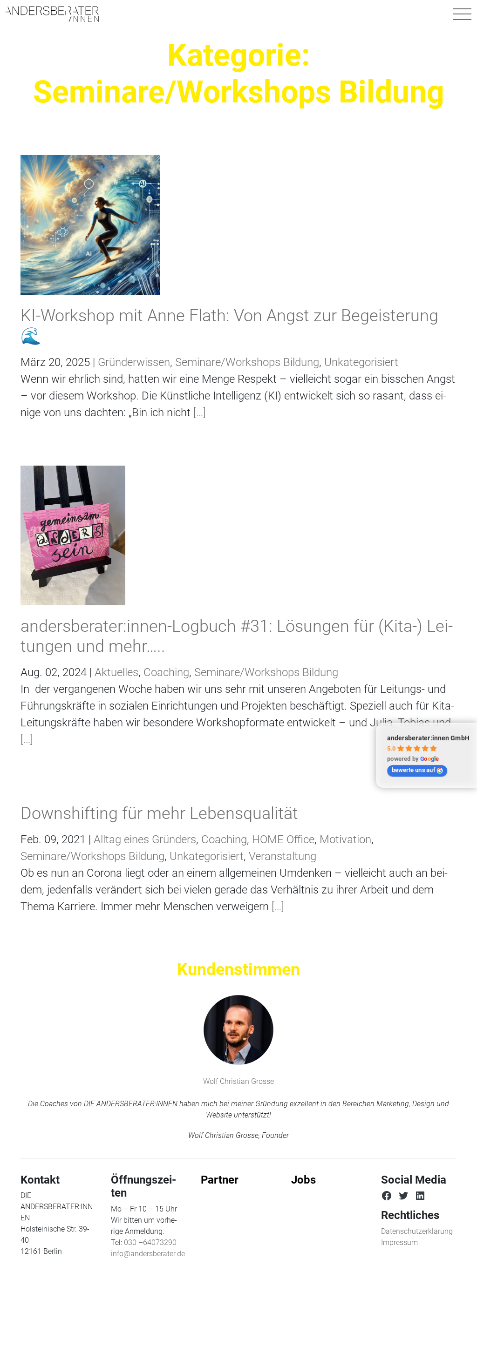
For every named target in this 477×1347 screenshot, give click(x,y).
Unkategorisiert (361, 362)
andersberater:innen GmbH (428, 738)
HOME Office (283, 839)
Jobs (303, 1179)
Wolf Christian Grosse (238, 1081)
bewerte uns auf (414, 769)
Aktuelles (116, 672)
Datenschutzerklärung (417, 1231)
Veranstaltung (282, 856)
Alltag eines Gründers (145, 839)
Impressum (399, 1242)
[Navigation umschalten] (462, 14)
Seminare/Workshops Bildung (247, 362)
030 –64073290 (150, 1242)
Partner (219, 1179)
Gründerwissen (134, 362)
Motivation (345, 839)
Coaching (166, 672)
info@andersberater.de (148, 1253)
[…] (198, 412)
